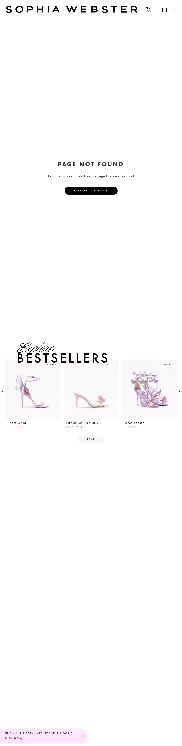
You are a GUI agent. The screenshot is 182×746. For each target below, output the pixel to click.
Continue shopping (91, 190)
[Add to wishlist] (55, 365)
